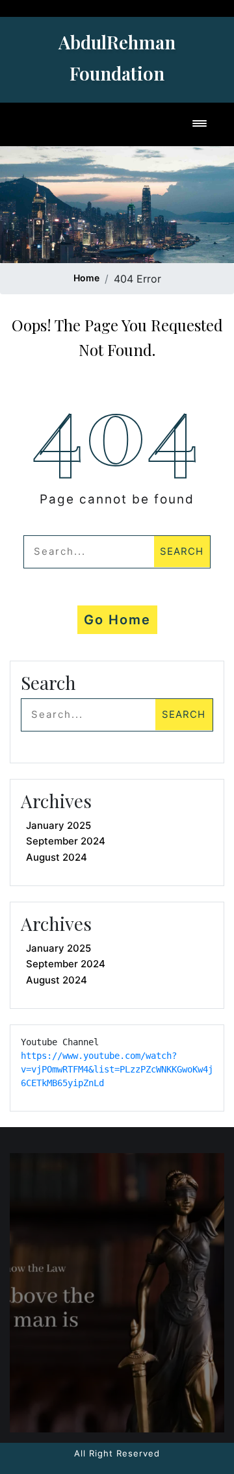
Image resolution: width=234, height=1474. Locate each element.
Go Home (117, 620)
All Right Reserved (117, 1453)
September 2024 (65, 841)
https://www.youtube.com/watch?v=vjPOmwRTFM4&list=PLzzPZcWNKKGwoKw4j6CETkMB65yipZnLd (117, 1069)
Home (86, 277)
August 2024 (56, 857)
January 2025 (58, 825)
